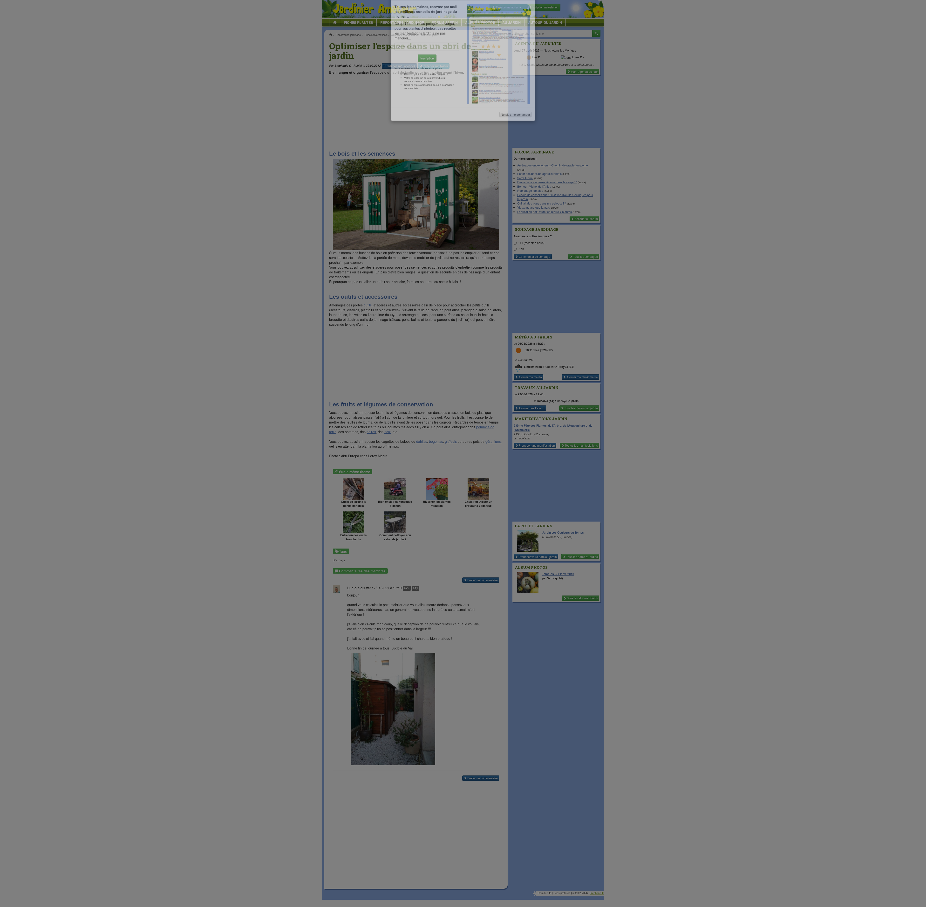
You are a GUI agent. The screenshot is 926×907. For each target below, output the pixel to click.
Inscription (427, 77)
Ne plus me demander (515, 134)
